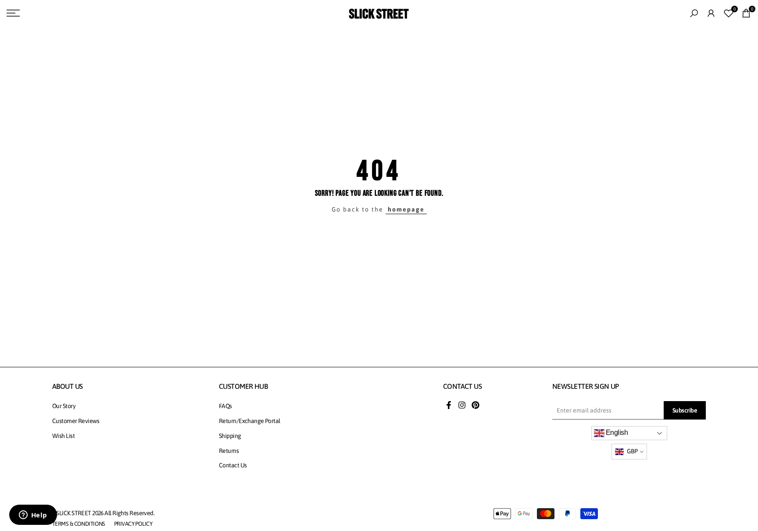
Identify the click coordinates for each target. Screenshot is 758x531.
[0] (728, 13)
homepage (406, 209)
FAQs (225, 405)
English (616, 432)
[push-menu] (13, 13)
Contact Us (233, 465)
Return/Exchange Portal (249, 420)
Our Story (63, 405)
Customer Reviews (75, 420)
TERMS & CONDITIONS (78, 523)
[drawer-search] (694, 13)
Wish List (63, 435)
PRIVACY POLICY (133, 523)
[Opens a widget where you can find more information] (33, 516)
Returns (229, 450)
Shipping (230, 435)
